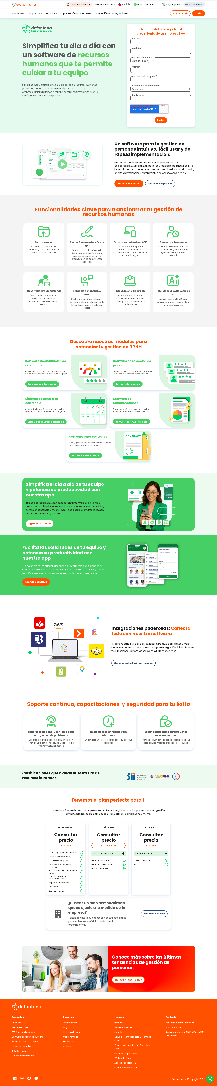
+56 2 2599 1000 (174, 1027)
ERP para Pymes (20, 1027)
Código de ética (122, 1058)
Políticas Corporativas (125, 1053)
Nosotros (118, 1022)
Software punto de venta (25, 1041)
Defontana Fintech (105, 4)
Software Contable (21, 1046)
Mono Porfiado (70, 1036)
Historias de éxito (72, 1032)
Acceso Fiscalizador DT (126, 1062)
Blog (65, 1027)
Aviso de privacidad (124, 1027)
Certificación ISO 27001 (126, 1067)
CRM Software (19, 1051)
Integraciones (70, 1022)
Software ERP (18, 1022)
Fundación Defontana (23, 1055)
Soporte (118, 1032)
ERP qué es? (69, 1041)
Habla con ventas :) (147, 4)
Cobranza (68, 1046)
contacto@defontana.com (180, 1022)
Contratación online (80, 4)
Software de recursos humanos (28, 1036)
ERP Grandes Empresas (23, 1032)
